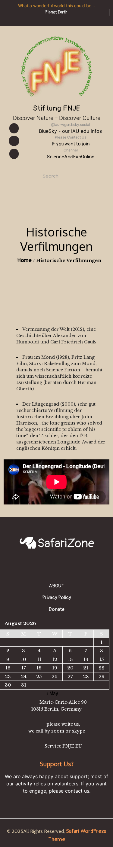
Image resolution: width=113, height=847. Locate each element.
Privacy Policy (56, 598)
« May (52, 693)
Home (24, 260)
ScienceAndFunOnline (70, 157)
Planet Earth (56, 12)
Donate (56, 609)
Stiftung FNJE (56, 108)
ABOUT (56, 586)
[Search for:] (63, 177)
